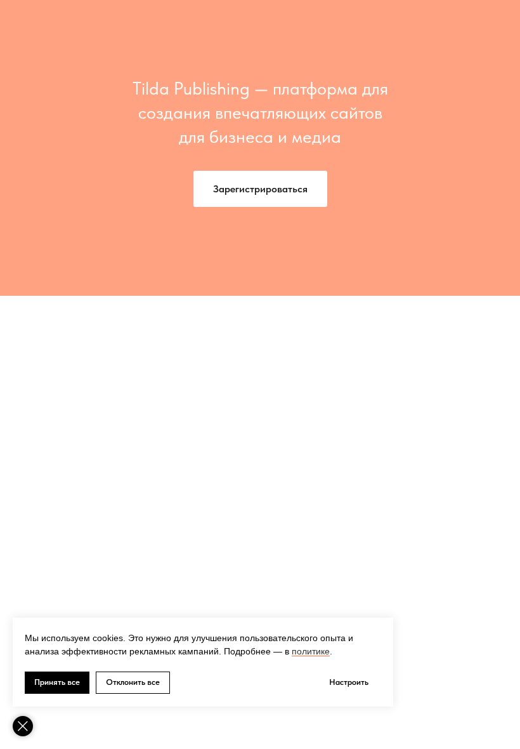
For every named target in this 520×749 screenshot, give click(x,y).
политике (311, 651)
